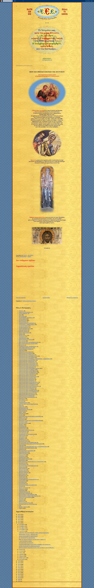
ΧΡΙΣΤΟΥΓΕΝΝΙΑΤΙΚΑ (25, 497)
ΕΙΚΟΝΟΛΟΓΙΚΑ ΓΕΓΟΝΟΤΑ (27, 357)
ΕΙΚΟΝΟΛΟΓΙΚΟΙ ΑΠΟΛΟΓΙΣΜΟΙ (28, 390)
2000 (19, 581)
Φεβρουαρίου (22, 557)
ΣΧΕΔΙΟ (21, 486)
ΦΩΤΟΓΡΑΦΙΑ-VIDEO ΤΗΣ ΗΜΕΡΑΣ (29, 496)
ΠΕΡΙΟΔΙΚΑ (22, 460)
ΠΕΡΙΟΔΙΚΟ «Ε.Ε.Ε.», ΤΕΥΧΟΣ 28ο (28, 534)
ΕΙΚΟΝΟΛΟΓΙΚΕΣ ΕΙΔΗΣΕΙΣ (27, 369)
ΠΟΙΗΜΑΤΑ (22, 463)
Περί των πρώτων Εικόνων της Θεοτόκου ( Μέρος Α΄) (32, 539)
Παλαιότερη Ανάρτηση (72, 297)
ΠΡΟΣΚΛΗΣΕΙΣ (23, 471)
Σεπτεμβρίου (22, 529)
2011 (19, 576)
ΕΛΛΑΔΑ (21, 401)
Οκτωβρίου (22, 528)
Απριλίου (21, 554)
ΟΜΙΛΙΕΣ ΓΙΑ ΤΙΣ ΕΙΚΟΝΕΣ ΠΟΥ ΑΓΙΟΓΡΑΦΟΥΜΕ (33, 446)
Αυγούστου (22, 531)
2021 (19, 523)
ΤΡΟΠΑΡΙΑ (22, 490)
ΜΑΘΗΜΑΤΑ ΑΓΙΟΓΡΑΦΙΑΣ (26, 434)
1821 (20, 315)
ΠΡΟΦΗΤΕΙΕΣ (23, 475)
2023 (19, 519)
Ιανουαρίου (22, 559)
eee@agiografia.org (47, 60)
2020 (19, 561)
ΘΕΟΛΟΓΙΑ (22, 422)
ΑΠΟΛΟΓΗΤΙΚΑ (23, 330)
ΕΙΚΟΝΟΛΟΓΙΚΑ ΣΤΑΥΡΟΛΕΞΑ (27, 363)
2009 (19, 579)
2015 (19, 569)
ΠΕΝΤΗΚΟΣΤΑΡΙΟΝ (24, 459)
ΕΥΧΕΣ (21, 415)
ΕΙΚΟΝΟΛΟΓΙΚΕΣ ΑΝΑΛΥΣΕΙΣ (27, 364)
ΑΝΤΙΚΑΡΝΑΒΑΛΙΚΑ (24, 328)
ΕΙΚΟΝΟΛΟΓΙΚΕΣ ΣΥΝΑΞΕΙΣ (27, 385)
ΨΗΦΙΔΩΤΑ (22, 501)
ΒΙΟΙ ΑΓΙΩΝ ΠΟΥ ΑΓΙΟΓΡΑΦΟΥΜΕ (28, 342)
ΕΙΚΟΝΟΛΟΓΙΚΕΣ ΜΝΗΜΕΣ (26, 380)
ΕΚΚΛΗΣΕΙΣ (22, 400)
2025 (19, 516)
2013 (19, 572)
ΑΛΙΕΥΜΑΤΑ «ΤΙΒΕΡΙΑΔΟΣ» (26, 324)
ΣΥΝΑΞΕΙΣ (22, 482)
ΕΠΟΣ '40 (21, 412)
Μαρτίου (21, 556)
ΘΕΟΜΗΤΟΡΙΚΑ (23, 256)
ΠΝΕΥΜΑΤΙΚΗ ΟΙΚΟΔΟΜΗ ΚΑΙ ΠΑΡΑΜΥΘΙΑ (31, 461)
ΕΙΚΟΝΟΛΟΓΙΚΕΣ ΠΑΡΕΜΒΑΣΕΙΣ (28, 382)
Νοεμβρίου (22, 526)
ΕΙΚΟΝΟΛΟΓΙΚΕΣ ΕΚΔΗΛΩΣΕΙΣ (28, 372)
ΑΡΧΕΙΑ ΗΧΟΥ (23, 335)
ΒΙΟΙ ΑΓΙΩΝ (22, 341)
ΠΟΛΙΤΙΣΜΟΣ (23, 464)
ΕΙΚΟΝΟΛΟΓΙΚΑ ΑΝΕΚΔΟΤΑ (27, 354)
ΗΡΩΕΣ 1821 (22, 417)
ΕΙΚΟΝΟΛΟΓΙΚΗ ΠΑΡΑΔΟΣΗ (27, 387)
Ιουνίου (21, 551)
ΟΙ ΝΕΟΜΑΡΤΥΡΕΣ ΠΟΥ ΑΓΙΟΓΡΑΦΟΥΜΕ (30, 444)
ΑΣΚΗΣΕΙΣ (22, 337)
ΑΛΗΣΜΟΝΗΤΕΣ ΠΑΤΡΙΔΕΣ (26, 323)
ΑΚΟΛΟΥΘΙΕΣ (23, 321)
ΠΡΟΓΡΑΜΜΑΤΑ (23, 468)
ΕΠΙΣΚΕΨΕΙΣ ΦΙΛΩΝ (25, 409)
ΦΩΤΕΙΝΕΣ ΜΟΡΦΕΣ (24, 493)
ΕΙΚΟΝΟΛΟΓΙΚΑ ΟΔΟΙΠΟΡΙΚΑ (27, 360)
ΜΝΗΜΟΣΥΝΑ (23, 439)
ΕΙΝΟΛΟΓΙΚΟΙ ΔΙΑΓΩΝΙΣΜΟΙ (27, 397)
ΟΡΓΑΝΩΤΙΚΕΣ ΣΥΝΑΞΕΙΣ (26, 450)
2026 (19, 514)
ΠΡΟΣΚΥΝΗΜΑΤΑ (24, 472)
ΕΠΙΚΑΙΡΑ (21, 406)
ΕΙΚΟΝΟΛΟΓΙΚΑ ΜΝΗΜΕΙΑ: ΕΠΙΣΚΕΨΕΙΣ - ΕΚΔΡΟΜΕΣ (34, 358)
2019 (19, 562)
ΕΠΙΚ (20, 405)
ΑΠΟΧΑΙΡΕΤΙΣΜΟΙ (24, 332)
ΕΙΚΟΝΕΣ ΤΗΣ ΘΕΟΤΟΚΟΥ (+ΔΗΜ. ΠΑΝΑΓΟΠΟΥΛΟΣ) (34, 532)
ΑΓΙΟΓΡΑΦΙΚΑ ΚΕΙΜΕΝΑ (26, 317)
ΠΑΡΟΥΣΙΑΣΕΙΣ (23, 453)
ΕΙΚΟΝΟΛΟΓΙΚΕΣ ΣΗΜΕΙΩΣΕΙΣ (28, 383)
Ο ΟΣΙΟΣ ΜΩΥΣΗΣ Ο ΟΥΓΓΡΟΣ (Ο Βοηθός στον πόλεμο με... (35, 544)
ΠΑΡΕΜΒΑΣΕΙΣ (23, 452)
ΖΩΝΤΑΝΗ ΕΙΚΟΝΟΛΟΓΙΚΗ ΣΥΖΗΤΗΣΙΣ (30, 416)
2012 (19, 574)
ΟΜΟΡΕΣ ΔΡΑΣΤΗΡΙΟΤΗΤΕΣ (27, 448)
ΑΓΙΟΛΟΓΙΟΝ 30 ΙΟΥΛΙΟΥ (26, 542)
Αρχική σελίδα (46, 297)
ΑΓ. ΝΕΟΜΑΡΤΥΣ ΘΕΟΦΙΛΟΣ (27, 537)
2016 (19, 567)
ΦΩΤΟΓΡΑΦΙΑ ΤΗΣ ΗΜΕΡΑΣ (26, 494)
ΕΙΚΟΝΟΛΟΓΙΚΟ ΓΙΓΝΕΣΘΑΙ (27, 389)
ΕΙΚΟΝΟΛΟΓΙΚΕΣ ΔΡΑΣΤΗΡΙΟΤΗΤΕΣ (29, 368)
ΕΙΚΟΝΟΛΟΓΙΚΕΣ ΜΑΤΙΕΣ (26, 378)
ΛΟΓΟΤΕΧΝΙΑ (23, 433)
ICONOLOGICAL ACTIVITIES (27, 504)
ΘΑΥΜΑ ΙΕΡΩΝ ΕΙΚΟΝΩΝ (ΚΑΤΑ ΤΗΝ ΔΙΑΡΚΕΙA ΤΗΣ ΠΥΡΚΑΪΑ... (36, 547)
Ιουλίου (21, 549)
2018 (19, 564)
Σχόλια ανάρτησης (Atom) (29, 301)
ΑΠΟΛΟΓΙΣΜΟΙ (23, 331)
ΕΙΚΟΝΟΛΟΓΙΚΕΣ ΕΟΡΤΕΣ (26, 375)
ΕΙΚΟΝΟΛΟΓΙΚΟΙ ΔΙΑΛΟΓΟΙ (27, 393)
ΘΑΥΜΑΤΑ (21, 419)
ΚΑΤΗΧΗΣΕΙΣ (22, 427)
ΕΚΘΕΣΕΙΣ (22, 398)
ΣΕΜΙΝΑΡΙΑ (22, 476)
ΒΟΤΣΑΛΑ (21, 345)
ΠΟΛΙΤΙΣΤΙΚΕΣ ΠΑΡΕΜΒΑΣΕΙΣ (27, 465)
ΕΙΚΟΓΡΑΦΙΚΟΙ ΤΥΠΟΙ (25, 349)
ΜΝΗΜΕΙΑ (22, 438)
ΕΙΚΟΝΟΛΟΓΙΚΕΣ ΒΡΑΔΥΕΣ (26, 367)
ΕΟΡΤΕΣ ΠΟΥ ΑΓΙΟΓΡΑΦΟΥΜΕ (27, 404)
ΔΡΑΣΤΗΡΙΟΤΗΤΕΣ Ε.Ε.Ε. (26, 348)
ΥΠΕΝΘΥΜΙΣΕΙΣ (23, 492)
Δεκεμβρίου (22, 524)
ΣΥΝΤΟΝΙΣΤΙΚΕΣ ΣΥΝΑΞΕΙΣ (27, 485)
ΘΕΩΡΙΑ (29, 256)
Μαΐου (21, 552)
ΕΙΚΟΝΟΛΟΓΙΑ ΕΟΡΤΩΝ (25, 353)
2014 (19, 571)
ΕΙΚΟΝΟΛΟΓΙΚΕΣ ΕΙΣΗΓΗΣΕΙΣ (27, 371)
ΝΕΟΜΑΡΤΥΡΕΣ (23, 441)
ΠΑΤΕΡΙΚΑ (22, 456)
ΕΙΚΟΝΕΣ (21, 350)
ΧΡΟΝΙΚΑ (21, 498)
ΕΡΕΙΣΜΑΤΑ (22, 413)
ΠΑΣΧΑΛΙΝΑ (22, 455)
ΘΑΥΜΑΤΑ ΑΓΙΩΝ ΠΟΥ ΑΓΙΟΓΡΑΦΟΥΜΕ (30, 420)
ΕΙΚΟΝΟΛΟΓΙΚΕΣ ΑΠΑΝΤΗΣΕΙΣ (28, 365)
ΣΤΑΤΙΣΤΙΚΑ (22, 478)
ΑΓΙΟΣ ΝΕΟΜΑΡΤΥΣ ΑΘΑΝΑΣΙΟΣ (28, 536)
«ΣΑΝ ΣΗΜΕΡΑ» (23, 313)
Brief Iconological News (25, 503)
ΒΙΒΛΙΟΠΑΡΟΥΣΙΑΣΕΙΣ (25, 339)
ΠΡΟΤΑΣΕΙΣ (22, 474)
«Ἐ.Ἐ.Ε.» (21, 310)
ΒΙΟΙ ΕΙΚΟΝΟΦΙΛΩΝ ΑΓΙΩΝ (26, 343)
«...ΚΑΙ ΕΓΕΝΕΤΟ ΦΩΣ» (25, 541)
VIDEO (21, 508)
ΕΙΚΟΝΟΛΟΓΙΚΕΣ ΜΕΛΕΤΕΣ (27, 379)
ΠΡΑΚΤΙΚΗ (22, 467)
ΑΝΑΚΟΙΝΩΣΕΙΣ (23, 327)
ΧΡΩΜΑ (21, 500)
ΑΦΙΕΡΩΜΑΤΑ (23, 338)
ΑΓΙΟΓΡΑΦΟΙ (22, 319)
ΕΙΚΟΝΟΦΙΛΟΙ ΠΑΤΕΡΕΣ (26, 396)
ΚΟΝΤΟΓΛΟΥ (22, 428)
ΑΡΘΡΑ (21, 334)
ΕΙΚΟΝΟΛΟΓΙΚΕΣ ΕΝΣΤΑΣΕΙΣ (27, 374)
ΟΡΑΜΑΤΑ (21, 449)
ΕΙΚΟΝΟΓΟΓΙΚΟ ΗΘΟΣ (25, 352)
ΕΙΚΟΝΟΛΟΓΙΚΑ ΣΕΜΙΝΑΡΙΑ (27, 361)
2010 (19, 577)
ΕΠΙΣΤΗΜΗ (22, 411)
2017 (19, 566)
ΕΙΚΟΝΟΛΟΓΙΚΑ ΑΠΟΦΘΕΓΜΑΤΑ (28, 356)
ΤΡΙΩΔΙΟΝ (22, 489)
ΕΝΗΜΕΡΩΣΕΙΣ (23, 402)
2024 (19, 518)
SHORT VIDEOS (23, 507)
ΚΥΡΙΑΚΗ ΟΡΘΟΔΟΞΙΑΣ (25, 430)
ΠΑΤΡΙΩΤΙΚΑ (22, 457)
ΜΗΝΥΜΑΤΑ (22, 435)
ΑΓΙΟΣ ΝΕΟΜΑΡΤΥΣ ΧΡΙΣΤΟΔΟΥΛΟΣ (29, 546)
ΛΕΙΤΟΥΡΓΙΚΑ (23, 431)
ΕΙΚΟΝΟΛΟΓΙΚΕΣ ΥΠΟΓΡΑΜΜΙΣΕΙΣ (29, 386)
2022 (19, 521)
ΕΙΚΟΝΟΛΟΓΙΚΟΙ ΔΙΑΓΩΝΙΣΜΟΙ (28, 391)
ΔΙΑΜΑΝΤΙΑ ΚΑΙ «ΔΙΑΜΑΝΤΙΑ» (27, 346)
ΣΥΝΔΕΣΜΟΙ (22, 483)
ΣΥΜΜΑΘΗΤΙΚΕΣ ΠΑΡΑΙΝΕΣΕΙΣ (28, 479)
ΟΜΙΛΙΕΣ (21, 445)
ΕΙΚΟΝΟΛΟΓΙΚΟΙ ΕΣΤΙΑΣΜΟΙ (27, 394)
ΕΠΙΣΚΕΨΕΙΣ (22, 408)
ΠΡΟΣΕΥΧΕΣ (22, 470)
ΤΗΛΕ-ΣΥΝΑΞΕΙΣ (23, 487)
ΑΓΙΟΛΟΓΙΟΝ (22, 320)
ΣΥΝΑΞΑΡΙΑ (22, 481)
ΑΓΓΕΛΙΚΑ (22, 316)
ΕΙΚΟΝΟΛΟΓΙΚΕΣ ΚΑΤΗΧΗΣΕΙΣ (28, 376)
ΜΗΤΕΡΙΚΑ (22, 437)
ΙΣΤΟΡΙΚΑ (22, 426)
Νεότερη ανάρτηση (21, 297)
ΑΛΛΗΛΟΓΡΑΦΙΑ (23, 326)
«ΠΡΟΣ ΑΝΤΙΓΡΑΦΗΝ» (25, 312)
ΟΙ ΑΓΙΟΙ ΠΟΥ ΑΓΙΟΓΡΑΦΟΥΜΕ (27, 442)
